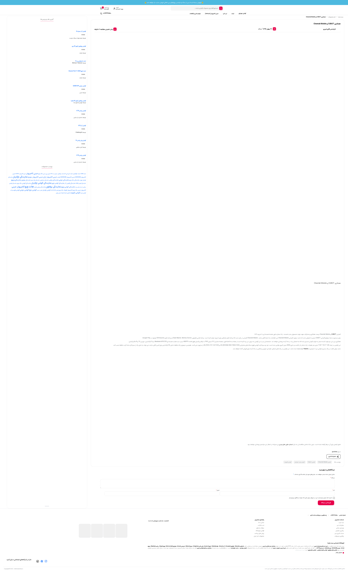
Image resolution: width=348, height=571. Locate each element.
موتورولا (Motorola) (171, 546)
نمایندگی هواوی (26, 180)
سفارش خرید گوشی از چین (269, 546)
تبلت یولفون (61, 174)
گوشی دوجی (24, 190)
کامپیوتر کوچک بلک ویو (65, 190)
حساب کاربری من (339, 533)
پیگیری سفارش (339, 531)
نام (333, 490)
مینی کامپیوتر (32, 173)
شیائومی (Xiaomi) (239, 546)
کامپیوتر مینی (18, 186)
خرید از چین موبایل (300, 550)
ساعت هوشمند (235, 548)
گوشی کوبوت (287, 462)
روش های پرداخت (259, 533)
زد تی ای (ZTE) (320, 548)
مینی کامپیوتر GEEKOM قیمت (66, 177)
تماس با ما (261, 522)
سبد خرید (341, 522)
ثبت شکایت (261, 525)
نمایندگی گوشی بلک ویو (24, 183)
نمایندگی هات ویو (35, 180)
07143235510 (334, 515)
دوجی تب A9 (54, 174)
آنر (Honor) (222, 546)
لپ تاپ (225, 13)
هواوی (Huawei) (229, 546)
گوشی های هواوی (332, 550)
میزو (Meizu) (189, 546)
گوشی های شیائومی (322, 550)
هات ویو (29, 186)
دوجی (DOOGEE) (336, 548)
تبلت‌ (232, 13)
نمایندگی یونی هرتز (39, 187)
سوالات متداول (260, 528)
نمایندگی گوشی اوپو (58, 183)
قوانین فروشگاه (260, 531)
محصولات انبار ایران (259, 536)
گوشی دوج (33, 190)
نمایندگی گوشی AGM (81, 183)
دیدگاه (332, 478)
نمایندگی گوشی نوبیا (79, 187)
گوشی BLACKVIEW (54, 190)
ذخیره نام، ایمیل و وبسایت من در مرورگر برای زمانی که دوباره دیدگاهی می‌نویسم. (310, 498)
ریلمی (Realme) (155, 546)
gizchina (334, 452)
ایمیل (217, 490)
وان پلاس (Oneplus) (198, 546)
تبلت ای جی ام (68, 174)
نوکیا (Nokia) (215, 546)
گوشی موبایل (242, 13)
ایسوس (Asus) (181, 546)
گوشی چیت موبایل (300, 462)
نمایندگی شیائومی (44, 180)
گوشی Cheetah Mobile (324, 462)
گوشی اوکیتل (46, 190)
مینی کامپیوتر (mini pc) (211, 13)
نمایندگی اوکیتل (20, 176)
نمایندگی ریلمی (53, 180)
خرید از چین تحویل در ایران (279, 548)
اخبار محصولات (332, 17)
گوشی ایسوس (39, 190)
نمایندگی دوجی (64, 180)
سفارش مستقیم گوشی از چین (204, 548)
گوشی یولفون (58, 193)
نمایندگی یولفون (53, 186)
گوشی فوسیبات (14, 190)
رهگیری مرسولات (339, 536)
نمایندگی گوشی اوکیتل (41, 183)
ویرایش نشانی (340, 528)
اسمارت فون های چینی (286, 444)
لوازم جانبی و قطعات (195, 13)
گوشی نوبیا (83, 193)
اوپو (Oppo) (162, 546)
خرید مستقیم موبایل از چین (321, 546)
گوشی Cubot (311, 462)
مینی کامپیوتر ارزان (50, 177)
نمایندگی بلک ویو (74, 180)
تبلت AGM (83, 174)
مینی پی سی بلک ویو (44, 174)
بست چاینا (340, 17)
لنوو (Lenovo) (207, 546)
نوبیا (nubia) (328, 548)
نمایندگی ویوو (16, 180)
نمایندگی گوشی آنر (70, 183)
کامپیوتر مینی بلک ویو (79, 190)
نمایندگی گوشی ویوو (68, 187)
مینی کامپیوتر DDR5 (21, 174)
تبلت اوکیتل (76, 174)
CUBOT (333, 334)
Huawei (306, 349)
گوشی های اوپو (312, 550)
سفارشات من (340, 525)
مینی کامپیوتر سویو (35, 177)
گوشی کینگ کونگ (65, 193)
